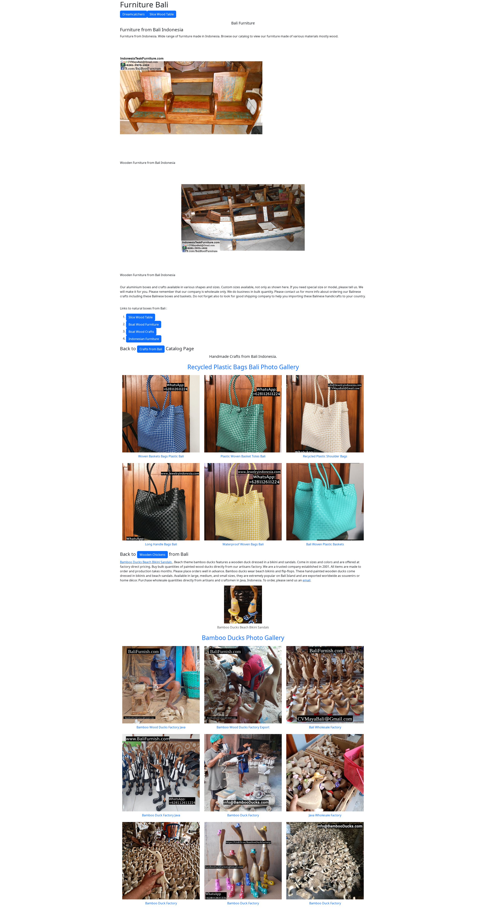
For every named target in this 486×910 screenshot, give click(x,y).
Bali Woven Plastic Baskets (325, 544)
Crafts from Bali (151, 349)
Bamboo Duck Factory (243, 815)
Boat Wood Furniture (144, 324)
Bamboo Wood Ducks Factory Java (160, 727)
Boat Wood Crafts (141, 332)
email (306, 580)
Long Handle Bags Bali (161, 544)
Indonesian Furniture (144, 339)
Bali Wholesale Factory (325, 727)
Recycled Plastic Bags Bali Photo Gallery (243, 367)
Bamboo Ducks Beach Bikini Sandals (146, 562)
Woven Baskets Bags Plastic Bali (161, 456)
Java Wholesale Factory (325, 815)
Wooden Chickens (152, 555)
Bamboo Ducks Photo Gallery (243, 638)
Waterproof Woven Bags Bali (243, 544)
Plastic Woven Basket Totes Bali (243, 456)
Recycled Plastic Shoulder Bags (325, 456)
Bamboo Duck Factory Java (161, 815)
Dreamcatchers (133, 14)
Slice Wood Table (162, 14)
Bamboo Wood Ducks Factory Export (243, 727)
